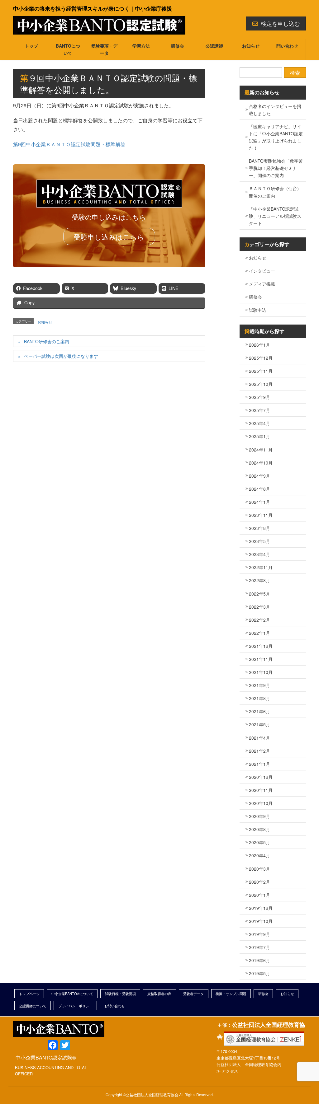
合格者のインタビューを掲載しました (275, 109)
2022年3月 (259, 607)
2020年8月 (259, 829)
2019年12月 (261, 908)
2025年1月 (259, 436)
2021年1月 (259, 764)
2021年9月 (259, 685)
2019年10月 (261, 921)
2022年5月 (259, 594)
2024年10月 (261, 463)
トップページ (29, 993)
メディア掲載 (262, 284)
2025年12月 (261, 358)
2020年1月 (259, 895)
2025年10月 (261, 384)
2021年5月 (259, 724)
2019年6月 (259, 960)
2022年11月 (261, 567)
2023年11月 (261, 515)
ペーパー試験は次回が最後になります (61, 356)
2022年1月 (259, 633)
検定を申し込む (280, 23)
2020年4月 (259, 855)
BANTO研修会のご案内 (46, 341)
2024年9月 (259, 476)
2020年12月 (261, 777)
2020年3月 (259, 869)
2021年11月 (261, 659)
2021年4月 (259, 738)
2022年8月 (259, 580)
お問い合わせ (114, 1005)
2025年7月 (259, 410)
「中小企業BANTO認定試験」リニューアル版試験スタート (275, 216)
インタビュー (262, 271)
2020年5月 (259, 842)
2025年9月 (259, 397)
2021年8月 (259, 698)
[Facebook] (52, 1045)
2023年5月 (259, 541)
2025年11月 (261, 371)
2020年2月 (259, 882)
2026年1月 (259, 345)
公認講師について (32, 1005)
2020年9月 (259, 816)
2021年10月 (261, 672)
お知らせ (44, 322)
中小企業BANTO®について (72, 993)
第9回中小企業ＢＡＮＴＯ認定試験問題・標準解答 (69, 144)
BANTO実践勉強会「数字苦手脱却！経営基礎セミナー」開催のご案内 (276, 168)
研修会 (255, 297)
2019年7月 (259, 947)
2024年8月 (259, 489)
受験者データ (193, 993)
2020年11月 (261, 790)
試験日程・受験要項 (120, 993)
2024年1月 (259, 502)
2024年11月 (261, 450)
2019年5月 (259, 973)
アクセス (230, 1071)
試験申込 (257, 310)
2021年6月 (259, 711)
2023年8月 (259, 528)
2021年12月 (261, 646)
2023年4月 (259, 554)
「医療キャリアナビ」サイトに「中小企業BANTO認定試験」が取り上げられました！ (276, 137)
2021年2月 (259, 751)
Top (303, 1088)
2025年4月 (259, 423)
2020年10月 (261, 803)
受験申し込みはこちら (109, 236)
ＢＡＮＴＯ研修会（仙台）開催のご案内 (275, 192)
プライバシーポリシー (75, 1005)
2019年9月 (259, 934)
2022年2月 (259, 620)
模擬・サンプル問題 (231, 993)
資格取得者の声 (159, 993)
